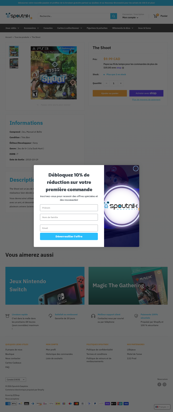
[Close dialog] (135, 168)
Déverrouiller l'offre (69, 236)
